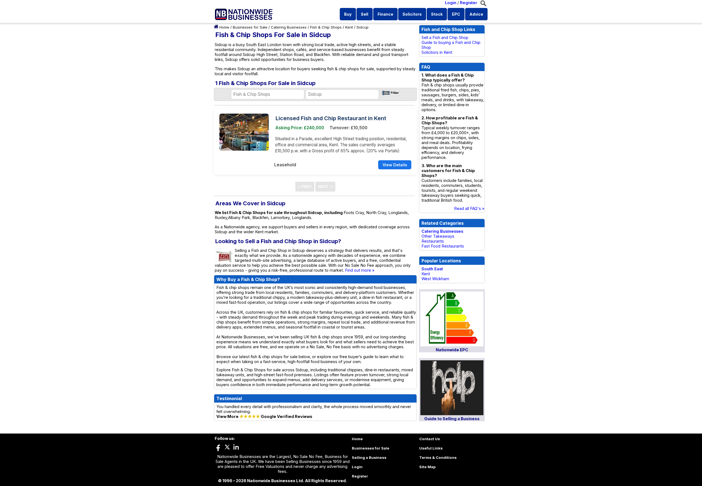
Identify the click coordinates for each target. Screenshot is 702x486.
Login (450, 2)
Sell (364, 14)
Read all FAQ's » (469, 208)
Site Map (427, 467)
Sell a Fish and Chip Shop (444, 37)
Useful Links (431, 448)
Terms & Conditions (438, 457)
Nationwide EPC (452, 349)
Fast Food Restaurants (442, 246)
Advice (476, 14)
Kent (349, 27)
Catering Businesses (289, 27)
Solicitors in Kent (436, 52)
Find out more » (360, 270)
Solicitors (412, 14)
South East (432, 268)
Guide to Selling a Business (452, 418)
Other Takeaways (437, 236)
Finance (385, 14)
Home (224, 27)
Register (468, 2)
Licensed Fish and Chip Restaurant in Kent (331, 118)
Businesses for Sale (250, 27)
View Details (395, 164)
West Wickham (435, 278)
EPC (456, 14)
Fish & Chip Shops (326, 27)
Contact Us (429, 439)
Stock (437, 14)
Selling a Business (369, 457)
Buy (348, 14)
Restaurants (432, 241)
